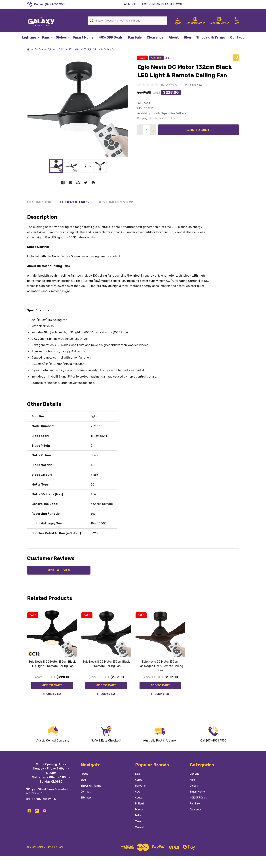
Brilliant (139, 803)
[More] (38, 37)
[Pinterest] (93, 182)
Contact (237, 37)
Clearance (155, 37)
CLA (137, 791)
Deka (138, 815)
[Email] (70, 182)
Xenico (139, 821)
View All (139, 827)
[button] (53, 734)
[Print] (78, 182)
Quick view (53, 694)
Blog (187, 37)
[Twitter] (85, 182)
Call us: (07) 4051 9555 (50, 4)
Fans (46, 37)
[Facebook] (63, 182)
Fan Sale (135, 37)
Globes (61, 37)
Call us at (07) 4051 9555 (41, 799)
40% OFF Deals (111, 37)
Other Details (74, 202)
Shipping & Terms (210, 37)
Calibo (138, 779)
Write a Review (193, 84)
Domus (139, 809)
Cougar (139, 797)
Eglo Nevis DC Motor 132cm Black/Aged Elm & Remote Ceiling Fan (160, 666)
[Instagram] (37, 811)
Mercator (140, 785)
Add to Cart (198, 130)
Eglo (137, 773)
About (174, 37)
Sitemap (86, 797)
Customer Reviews (116, 202)
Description (39, 202)
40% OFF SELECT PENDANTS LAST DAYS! (153, 4)
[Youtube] (44, 811)
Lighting (29, 37)
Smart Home (83, 37)
